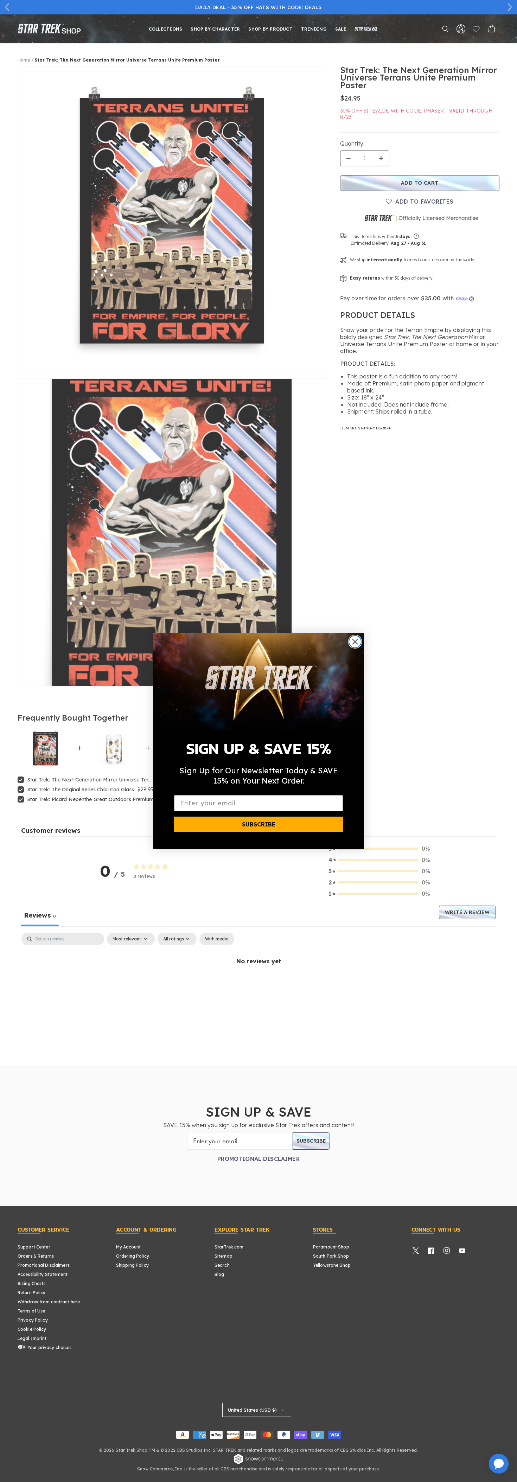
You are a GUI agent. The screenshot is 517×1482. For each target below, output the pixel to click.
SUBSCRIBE (258, 824)
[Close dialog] (355, 641)
